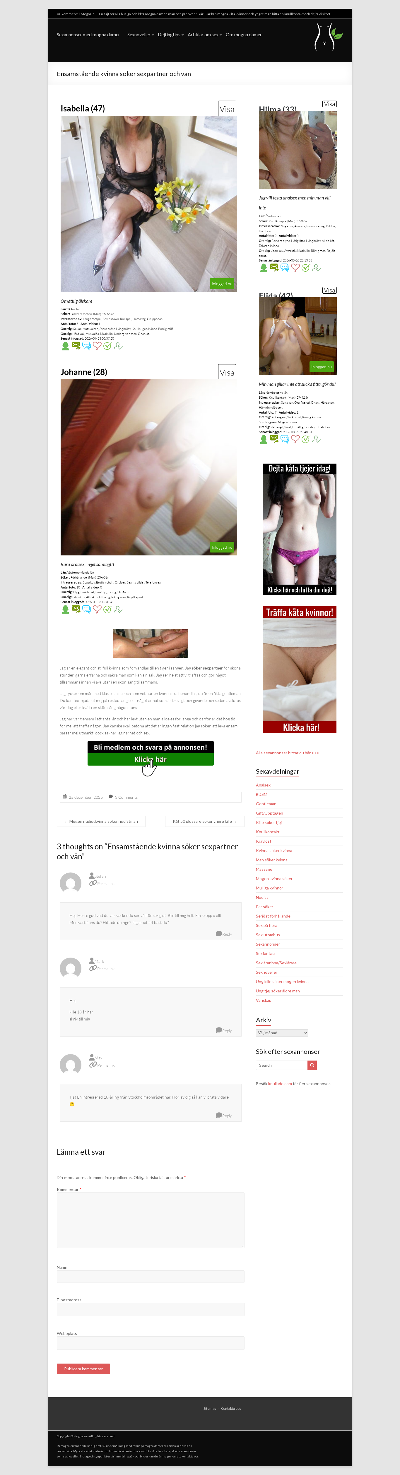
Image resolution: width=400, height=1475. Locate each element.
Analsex (263, 784)
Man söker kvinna (272, 859)
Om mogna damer (244, 34)
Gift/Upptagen (269, 812)
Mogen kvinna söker (274, 878)
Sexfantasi (265, 953)
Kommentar (69, 1189)
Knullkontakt (268, 831)
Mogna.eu (80, 1436)
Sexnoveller (139, 34)
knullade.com (280, 1083)
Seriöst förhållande (273, 915)
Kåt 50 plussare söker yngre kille (205, 821)
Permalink (106, 883)
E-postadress (69, 1299)
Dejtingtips (169, 34)
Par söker (264, 906)
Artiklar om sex (203, 34)
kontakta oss (190, 1456)
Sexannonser (268, 944)
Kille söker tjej (269, 822)
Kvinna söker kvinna (274, 850)
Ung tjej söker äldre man (278, 990)
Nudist (262, 897)
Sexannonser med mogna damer (88, 34)
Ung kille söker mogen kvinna (282, 981)
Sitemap (210, 1408)
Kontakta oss (231, 1408)
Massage (264, 869)
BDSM (261, 794)
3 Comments (126, 797)
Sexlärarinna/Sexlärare (276, 962)
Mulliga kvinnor (269, 887)
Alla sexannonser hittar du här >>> (287, 752)
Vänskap (263, 1000)
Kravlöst (263, 841)
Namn (62, 1267)
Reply (227, 934)
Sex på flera (266, 925)
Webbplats (67, 1333)
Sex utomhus (268, 934)
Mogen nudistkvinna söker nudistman (101, 821)
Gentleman (266, 803)
